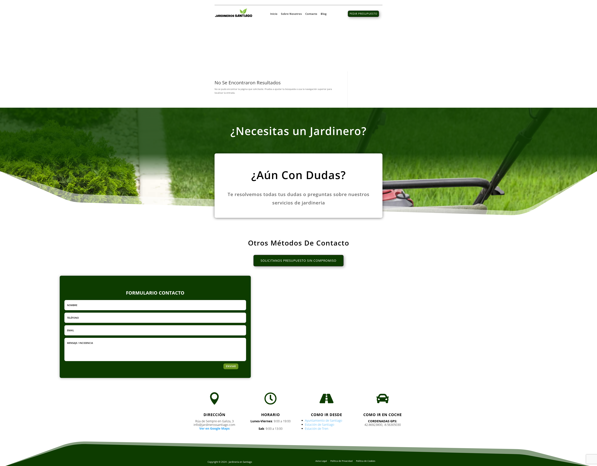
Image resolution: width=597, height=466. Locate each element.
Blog (324, 14)
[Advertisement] (298, 48)
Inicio (274, 14)
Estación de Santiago (319, 424)
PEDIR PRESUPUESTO (363, 13)
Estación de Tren (316, 428)
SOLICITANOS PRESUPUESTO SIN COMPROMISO (298, 260)
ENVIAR (231, 366)
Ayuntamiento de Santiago (323, 420)
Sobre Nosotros (291, 14)
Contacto (311, 14)
